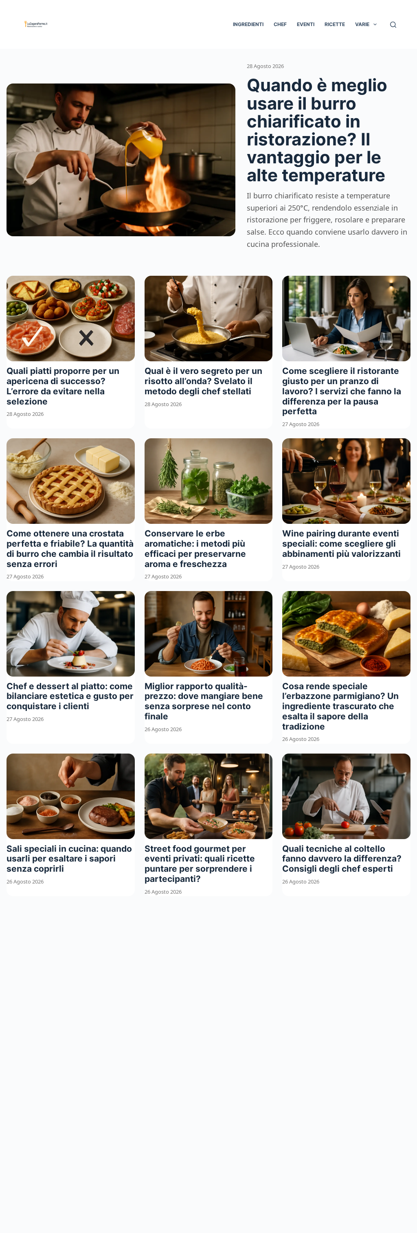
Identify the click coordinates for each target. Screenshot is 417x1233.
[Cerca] (393, 25)
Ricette (335, 24)
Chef (280, 24)
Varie (362, 24)
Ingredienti (248, 24)
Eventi (305, 24)
